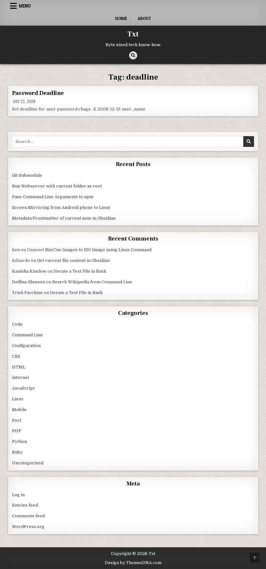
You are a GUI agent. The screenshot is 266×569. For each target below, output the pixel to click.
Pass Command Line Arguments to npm (52, 196)
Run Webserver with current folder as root (57, 186)
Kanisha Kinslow (29, 271)
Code (17, 324)
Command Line (27, 334)
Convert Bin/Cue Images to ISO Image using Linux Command (89, 249)
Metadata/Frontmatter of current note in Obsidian (63, 218)
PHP (16, 430)
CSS (16, 356)
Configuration (26, 345)
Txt (133, 34)
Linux (17, 398)
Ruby (17, 452)
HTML (18, 367)
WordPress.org (28, 526)
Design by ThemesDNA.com (133, 563)
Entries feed (25, 505)
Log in (18, 494)
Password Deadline (38, 93)
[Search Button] (133, 55)
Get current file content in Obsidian (73, 260)
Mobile (19, 409)
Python (19, 441)
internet (20, 377)
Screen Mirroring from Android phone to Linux (61, 207)
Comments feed (28, 515)
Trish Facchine (27, 292)
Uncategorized (27, 462)
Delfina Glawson (28, 281)
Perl (16, 420)
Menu (25, 5)
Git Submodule (27, 175)
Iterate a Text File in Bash (80, 271)
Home (121, 18)
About (144, 18)
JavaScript (23, 388)
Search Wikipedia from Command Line (92, 281)
